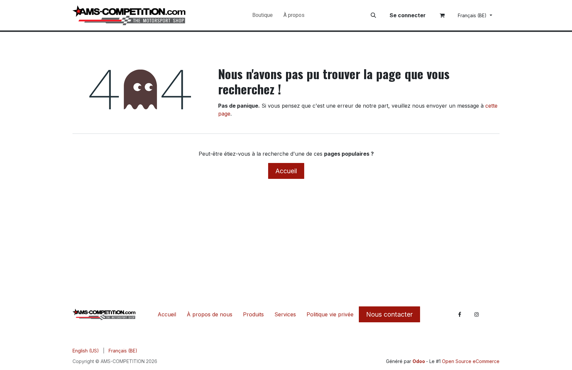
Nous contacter (389, 314)
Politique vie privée (330, 314)
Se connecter (408, 15)
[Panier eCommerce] (442, 15)
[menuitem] (262, 15)
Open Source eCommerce (471, 361)
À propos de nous (209, 314)
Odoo (419, 361)
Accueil (286, 171)
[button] (373, 15)
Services (285, 314)
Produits (253, 314)
